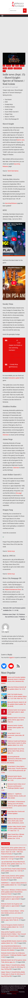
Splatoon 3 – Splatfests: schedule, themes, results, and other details (17, 796)
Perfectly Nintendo (14, 991)
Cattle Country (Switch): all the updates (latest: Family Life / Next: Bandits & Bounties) (12, 878)
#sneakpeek (12, 340)
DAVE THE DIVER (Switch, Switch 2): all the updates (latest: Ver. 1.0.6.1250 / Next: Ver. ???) (17, 696)
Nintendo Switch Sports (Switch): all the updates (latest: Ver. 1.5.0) (17, 778)
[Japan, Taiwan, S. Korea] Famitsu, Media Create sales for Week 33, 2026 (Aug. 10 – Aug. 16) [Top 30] (13, 967)
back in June (20, 140)
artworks (8, 65)
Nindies (4, 68)
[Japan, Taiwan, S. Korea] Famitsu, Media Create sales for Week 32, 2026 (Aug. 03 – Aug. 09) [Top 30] (13, 974)
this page (18, 493)
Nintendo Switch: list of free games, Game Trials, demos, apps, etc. (16, 751)
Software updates (17, 68)
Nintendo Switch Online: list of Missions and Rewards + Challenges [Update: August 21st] (14, 955)
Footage (22, 65)
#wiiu (12, 355)
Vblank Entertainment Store (13, 589)
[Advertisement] (14, 32)
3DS (4, 65)
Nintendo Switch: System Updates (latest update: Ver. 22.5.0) (16, 727)
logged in (11, 657)
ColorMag (14, 993)
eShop (17, 65)
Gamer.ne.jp (11, 551)
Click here (6, 435)
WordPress (3, 993)
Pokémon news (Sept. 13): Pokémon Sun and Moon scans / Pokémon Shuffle (14, 617)
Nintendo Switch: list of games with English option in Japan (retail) (17, 712)
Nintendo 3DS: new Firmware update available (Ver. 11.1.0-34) (14, 609)
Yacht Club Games (13, 171)
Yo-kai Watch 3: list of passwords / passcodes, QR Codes (16, 735)
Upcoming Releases (11, 203)
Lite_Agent (16, 87)
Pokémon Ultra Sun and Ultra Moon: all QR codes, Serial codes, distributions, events (16, 821)
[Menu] (2, 16)
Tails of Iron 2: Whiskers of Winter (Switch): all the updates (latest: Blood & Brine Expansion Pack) (14, 892)
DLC (13, 65)
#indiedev (18, 350)
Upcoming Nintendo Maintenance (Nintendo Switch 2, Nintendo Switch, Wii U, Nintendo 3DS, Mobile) (14, 948)
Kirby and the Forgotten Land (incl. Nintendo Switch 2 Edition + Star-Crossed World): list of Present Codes (13, 934)
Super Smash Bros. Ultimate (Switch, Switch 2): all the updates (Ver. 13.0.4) (16, 836)
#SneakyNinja (13, 343)
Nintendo (10, 68)
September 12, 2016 (15, 369)
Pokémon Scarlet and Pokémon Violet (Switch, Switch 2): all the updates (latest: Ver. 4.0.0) (17, 743)
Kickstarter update (14, 378)
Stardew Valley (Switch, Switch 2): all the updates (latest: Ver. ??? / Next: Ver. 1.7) (17, 828)
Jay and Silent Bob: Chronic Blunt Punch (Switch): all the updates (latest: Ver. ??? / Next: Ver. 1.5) (13, 864)
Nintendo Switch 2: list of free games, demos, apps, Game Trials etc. (16, 720)
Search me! (25, 10)
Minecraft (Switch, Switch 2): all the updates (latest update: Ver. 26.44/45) (17, 704)
